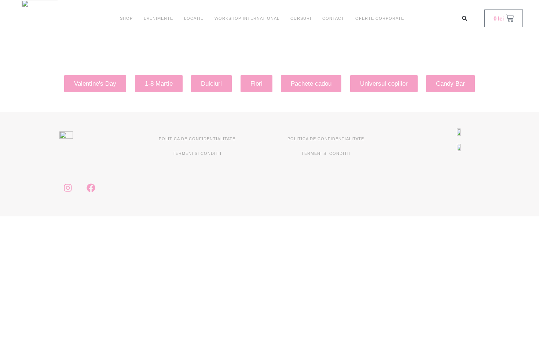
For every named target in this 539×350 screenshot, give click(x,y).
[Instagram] (68, 188)
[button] (464, 18)
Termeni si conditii (197, 153)
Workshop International (246, 18)
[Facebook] (91, 188)
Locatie (193, 18)
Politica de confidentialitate (197, 139)
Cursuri (300, 18)
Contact (333, 18)
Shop (126, 18)
